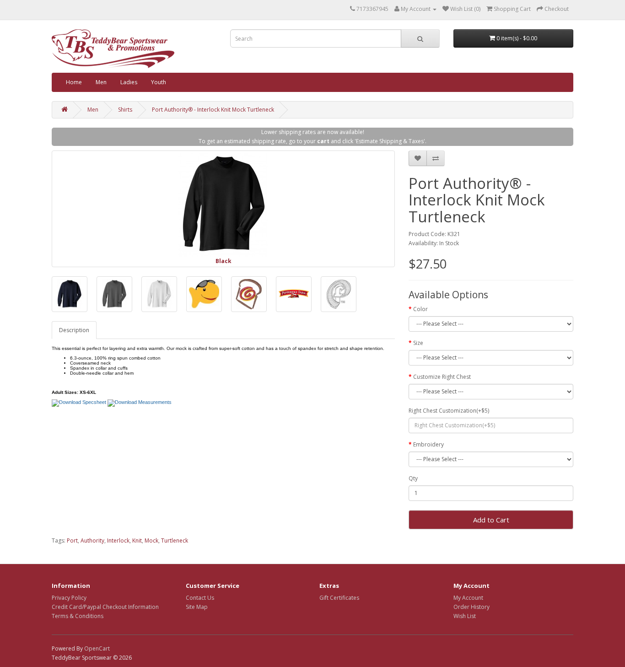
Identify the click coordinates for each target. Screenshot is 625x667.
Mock (151, 540)
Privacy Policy (69, 598)
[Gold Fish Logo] (204, 294)
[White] (159, 294)
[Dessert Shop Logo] (338, 294)
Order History (471, 607)
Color (420, 309)
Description (74, 330)
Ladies (128, 82)
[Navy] (69, 294)
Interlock (118, 540)
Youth (158, 82)
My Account (468, 598)
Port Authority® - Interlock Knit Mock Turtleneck (213, 109)
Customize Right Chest (442, 377)
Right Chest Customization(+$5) (449, 410)
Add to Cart (491, 519)
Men (101, 82)
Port (72, 540)
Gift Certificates (339, 598)
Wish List (464, 616)
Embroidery (428, 444)
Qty (413, 478)
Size (418, 343)
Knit (137, 540)
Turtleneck (174, 540)
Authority (92, 540)
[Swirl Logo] (249, 294)
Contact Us (200, 598)
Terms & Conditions (77, 616)
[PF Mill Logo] (294, 294)
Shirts (125, 109)
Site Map (197, 607)
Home (74, 82)
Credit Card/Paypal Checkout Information (105, 607)
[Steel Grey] (114, 294)
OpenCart (97, 648)
